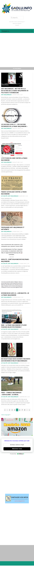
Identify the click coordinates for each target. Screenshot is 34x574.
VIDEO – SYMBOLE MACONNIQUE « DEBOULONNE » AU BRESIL (11, 394)
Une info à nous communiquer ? (17, 21)
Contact (17, 25)
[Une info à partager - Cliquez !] (17, 498)
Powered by (13, 453)
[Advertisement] (17, 50)
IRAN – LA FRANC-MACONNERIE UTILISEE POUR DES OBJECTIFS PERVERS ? (14, 326)
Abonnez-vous (17, 448)
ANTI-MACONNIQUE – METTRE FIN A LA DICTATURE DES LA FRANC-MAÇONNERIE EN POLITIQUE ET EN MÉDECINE (14, 90)
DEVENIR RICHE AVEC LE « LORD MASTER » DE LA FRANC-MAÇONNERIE (15, 294)
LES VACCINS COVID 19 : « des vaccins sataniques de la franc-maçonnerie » (14, 125)
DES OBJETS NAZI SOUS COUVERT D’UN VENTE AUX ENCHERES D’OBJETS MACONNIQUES (15, 360)
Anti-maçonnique (6, 94)
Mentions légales (17, 23)
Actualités (4, 196)
